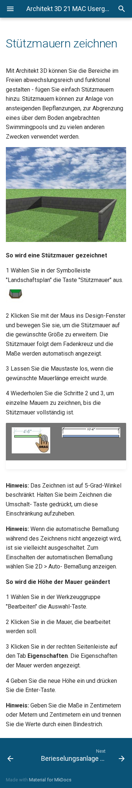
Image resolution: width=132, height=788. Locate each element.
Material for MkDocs (50, 779)
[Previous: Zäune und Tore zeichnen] (17, 754)
